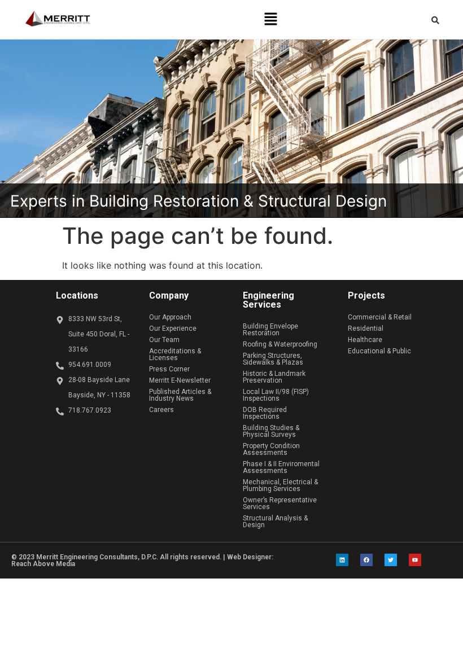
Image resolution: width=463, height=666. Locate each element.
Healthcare (365, 340)
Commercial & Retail (380, 317)
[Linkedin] (342, 560)
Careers (161, 410)
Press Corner (169, 369)
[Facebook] (366, 560)
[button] (271, 19)
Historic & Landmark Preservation (274, 377)
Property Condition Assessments (271, 449)
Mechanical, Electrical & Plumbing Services (280, 485)
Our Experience (172, 328)
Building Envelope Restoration (270, 329)
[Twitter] (391, 560)
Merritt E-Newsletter (180, 380)
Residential (365, 328)
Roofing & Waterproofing (280, 344)
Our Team (164, 340)
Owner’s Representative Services (280, 503)
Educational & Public (379, 351)
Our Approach (170, 317)
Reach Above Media (43, 564)
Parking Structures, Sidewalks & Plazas (273, 359)
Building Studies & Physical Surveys (271, 431)
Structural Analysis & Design (275, 521)
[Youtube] (415, 560)
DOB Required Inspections (265, 413)
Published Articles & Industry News (180, 395)
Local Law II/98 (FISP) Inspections (276, 395)
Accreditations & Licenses (175, 354)
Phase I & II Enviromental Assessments (281, 467)
